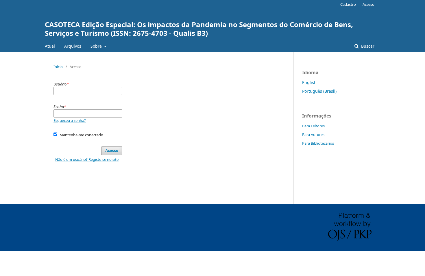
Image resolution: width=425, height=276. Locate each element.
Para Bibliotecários (318, 143)
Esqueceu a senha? (69, 120)
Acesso (368, 4)
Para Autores (313, 134)
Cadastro (348, 4)
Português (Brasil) (319, 91)
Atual (50, 46)
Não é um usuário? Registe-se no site (87, 159)
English (309, 82)
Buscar (367, 46)
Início (58, 66)
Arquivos (72, 46)
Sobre (96, 46)
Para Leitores (313, 125)
